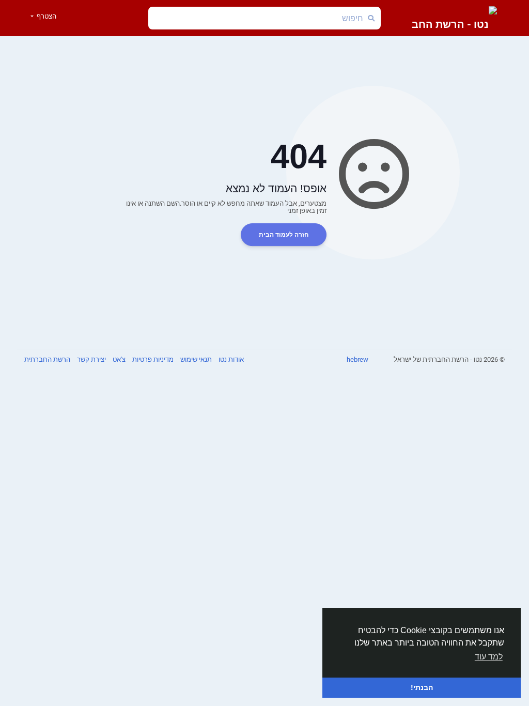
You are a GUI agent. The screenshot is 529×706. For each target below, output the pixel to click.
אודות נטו (230, 359)
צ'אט (118, 359)
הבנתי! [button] (422, 687)
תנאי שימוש (195, 359)
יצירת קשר (90, 359)
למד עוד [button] (489, 656)
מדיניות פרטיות (152, 359)
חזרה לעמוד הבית (283, 234)
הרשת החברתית (47, 359)
